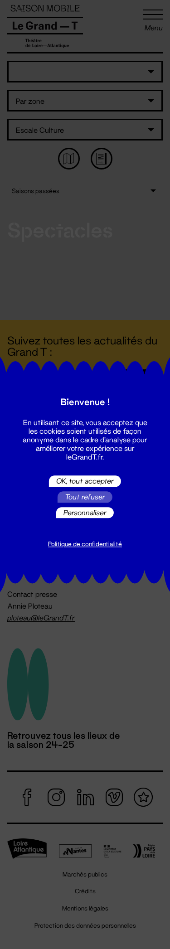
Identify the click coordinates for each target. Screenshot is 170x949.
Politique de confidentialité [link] (85, 544)
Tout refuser (85, 497)
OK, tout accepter (85, 481)
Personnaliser (85, 512)
